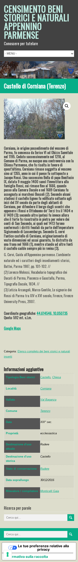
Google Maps (12, 328)
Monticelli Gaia (49, 491)
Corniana (45, 388)
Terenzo (45, 411)
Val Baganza (48, 399)
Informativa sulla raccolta (26, 556)
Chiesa (56, 377)
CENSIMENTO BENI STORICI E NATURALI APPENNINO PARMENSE (36, 21)
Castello (45, 377)
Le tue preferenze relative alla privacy (43, 548)
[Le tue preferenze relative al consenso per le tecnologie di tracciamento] (7, 554)
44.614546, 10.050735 (52, 313)
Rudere (44, 468)
